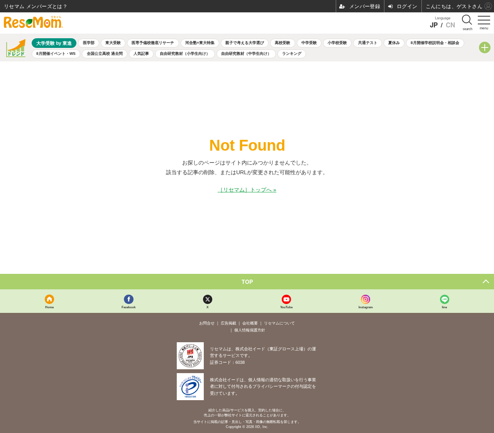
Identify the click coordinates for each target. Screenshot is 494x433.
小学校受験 (337, 43)
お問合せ (207, 323)
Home (49, 307)
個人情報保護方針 (249, 330)
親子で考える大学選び (244, 43)
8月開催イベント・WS (56, 53)
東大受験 (113, 43)
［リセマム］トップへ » (247, 190)
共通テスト (367, 43)
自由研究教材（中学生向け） (246, 53)
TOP (247, 281)
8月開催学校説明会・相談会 (435, 43)
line (444, 307)
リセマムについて (279, 323)
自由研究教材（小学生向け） (185, 53)
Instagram (366, 307)
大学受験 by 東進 (54, 43)
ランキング (291, 53)
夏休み (394, 43)
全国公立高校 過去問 (105, 53)
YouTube (286, 307)
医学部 (89, 43)
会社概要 (250, 323)
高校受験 (282, 43)
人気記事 (141, 53)
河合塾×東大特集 (200, 43)
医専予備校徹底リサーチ (153, 43)
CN (450, 24)
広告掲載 (228, 323)
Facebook (128, 307)
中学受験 (309, 43)
